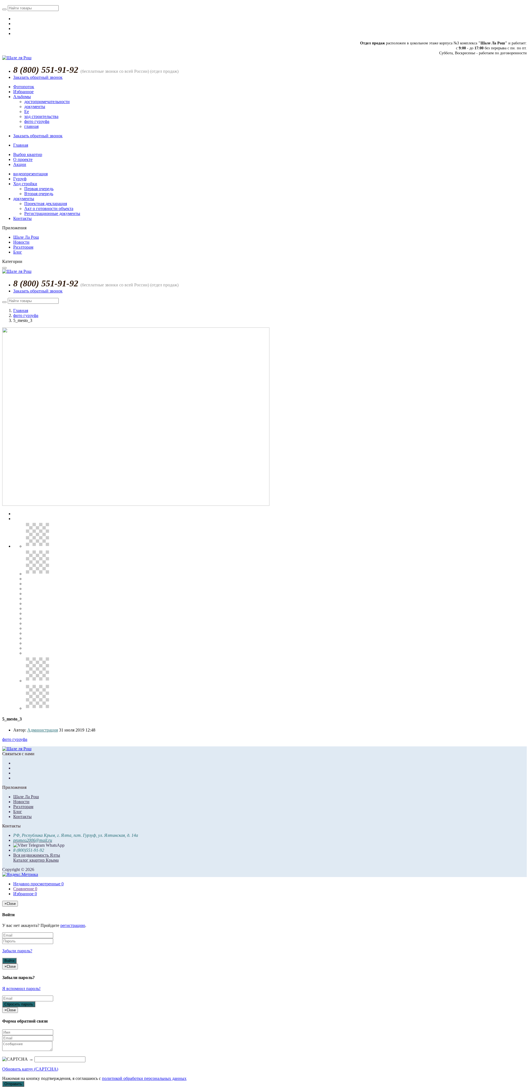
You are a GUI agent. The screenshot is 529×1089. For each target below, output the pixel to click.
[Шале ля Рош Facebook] (14, 23)
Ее (26, 111)
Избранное (23, 91)
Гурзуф (19, 178)
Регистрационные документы (52, 213)
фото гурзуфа (36, 121)
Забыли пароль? (17, 950)
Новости (21, 242)
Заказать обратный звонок (38, 77)
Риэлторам (23, 247)
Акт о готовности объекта (48, 208)
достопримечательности (47, 101)
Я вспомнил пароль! (21, 988)
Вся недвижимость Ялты (36, 855)
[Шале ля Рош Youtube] (14, 33)
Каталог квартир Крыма (36, 860)
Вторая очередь (38, 193)
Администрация (42, 730)
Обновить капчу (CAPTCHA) (30, 1069)
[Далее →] (135, 504)
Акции (19, 164)
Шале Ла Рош (26, 237)
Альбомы (22, 96)
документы (34, 106)
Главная (20, 145)
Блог (17, 252)
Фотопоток (23, 86)
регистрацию (72, 925)
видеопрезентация (30, 173)
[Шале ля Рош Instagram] (14, 28)
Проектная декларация (45, 203)
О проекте (23, 159)
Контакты (22, 218)
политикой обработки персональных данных (144, 1078)
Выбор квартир (27, 154)
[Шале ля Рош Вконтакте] (14, 18)
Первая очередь (38, 188)
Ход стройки (25, 183)
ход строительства (41, 116)
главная (31, 126)
